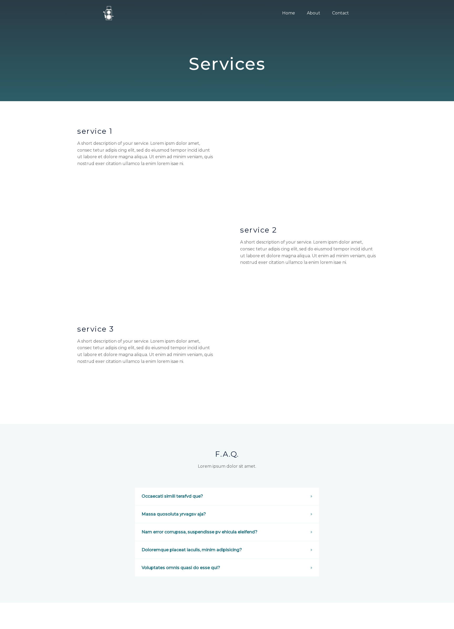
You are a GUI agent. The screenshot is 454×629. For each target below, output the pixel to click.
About (313, 13)
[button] (227, 496)
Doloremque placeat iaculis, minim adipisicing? (192, 549)
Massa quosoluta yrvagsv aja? (174, 514)
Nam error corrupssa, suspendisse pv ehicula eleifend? (199, 531)
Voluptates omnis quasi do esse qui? (181, 567)
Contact (340, 13)
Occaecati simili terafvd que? (172, 496)
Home (288, 13)
